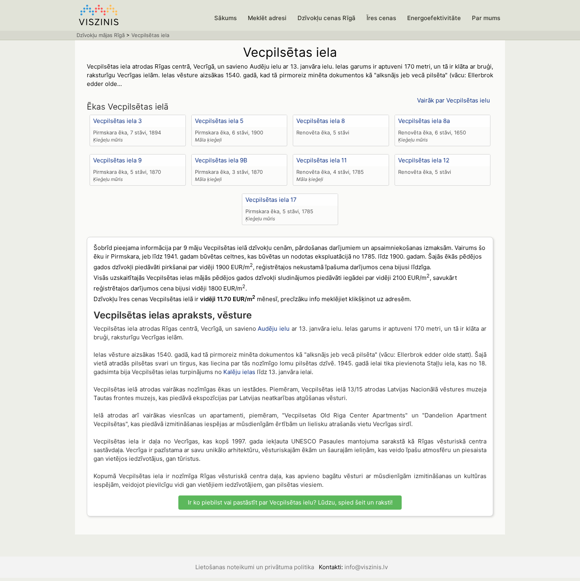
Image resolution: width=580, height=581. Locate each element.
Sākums (225, 18)
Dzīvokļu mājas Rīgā (101, 35)
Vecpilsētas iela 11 (321, 160)
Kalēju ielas (239, 372)
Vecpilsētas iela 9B (221, 160)
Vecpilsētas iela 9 (117, 160)
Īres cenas (381, 18)
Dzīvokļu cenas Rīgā (326, 18)
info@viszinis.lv (366, 567)
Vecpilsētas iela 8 (320, 121)
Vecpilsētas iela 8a (424, 121)
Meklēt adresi (267, 18)
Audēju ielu (274, 328)
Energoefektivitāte (434, 18)
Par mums (486, 18)
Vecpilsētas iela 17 (271, 199)
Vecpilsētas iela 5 (219, 121)
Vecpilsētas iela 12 (423, 160)
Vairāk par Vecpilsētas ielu (453, 100)
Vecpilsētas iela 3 (117, 121)
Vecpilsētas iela (150, 35)
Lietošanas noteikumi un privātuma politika (254, 567)
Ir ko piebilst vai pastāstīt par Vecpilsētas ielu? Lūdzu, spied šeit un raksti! (290, 502)
